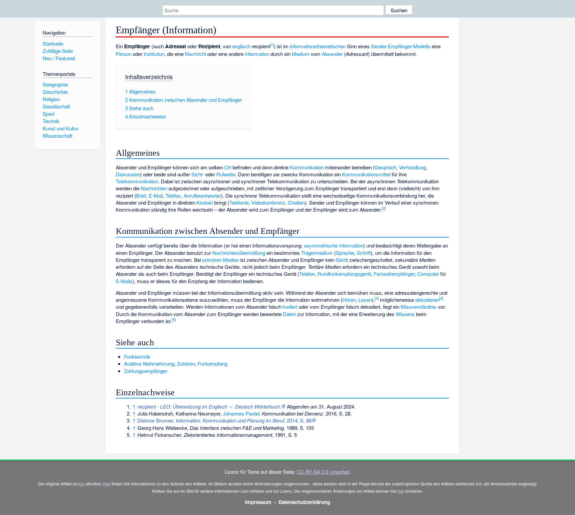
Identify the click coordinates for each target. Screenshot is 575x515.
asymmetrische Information (333, 245)
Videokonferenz (268, 202)
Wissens (405, 313)
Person (123, 53)
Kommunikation (307, 167)
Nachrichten (154, 188)
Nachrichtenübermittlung (238, 252)
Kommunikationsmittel (366, 174)
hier (81, 483)
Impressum (258, 502)
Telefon (307, 273)
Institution (154, 53)
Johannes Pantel (241, 413)
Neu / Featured (59, 58)
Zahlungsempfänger (145, 370)
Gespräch (385, 167)
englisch (241, 46)
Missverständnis (419, 306)
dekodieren (427, 299)
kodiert (290, 306)
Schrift (364, 252)
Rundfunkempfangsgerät (344, 273)
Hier (106, 483)
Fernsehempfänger (394, 273)
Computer (428, 273)
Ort (227, 167)
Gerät (342, 259)
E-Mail (156, 195)
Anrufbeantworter (202, 195)
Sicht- (197, 174)
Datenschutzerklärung (304, 502)
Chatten (296, 202)
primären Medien (220, 259)
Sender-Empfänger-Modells (400, 46)
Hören (349, 299)
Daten (289, 313)
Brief (141, 195)
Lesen (365, 299)
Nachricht (195, 53)
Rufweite (225, 174)
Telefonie (239, 202)
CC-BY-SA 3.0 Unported (323, 471)
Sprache (345, 252)
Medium (300, 53)
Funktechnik (137, 356)
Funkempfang (212, 363)
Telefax (173, 195)
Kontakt (204, 202)
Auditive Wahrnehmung (149, 363)
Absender (332, 53)
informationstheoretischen (318, 46)
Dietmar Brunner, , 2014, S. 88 (224, 420)
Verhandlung (412, 167)
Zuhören (186, 363)
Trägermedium (317, 252)
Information (257, 53)
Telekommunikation (137, 181)
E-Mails (124, 280)
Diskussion (128, 174)
